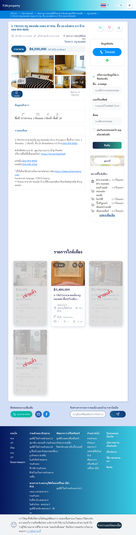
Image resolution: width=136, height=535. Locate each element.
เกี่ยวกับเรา (111, 451)
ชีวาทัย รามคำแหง (38, 468)
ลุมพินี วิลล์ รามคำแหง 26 (41, 438)
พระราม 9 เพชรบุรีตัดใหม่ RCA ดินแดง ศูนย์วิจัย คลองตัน (60, 13)
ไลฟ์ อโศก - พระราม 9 (40, 504)
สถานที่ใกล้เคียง (99, 173)
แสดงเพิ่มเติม (107, 215)
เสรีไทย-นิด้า (62, 483)
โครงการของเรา (17, 462)
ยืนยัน (107, 145)
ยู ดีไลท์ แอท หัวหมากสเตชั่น (43, 451)
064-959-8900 (70, 143)
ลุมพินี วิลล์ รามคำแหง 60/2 (69, 488)
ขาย (12, 438)
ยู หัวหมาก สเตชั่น (38, 455)
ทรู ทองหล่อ (92, 13)
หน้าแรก (13, 13)
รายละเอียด (21, 130)
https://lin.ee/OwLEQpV (53, 153)
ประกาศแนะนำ (27, 13)
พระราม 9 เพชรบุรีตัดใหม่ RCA (94, 451)
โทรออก (110, 52)
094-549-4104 (29, 164)
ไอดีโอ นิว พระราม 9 (39, 499)
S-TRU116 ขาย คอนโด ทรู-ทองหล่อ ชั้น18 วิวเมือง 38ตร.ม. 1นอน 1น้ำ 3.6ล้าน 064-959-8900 (67, 297)
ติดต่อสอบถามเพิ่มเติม (21, 407)
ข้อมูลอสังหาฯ (22, 105)
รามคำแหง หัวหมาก (40, 433)
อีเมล (95, 114)
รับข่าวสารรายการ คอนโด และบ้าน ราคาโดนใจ (94, 407)
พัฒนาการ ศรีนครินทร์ (68, 433)
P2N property (11, 5)
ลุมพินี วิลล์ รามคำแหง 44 (41, 446)
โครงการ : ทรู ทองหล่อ (75, 41)
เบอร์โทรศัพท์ (100, 99)
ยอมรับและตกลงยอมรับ (107, 130)
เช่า (11, 442)
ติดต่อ (109, 467)
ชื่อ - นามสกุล (100, 83)
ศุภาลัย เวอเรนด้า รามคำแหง (43, 442)
